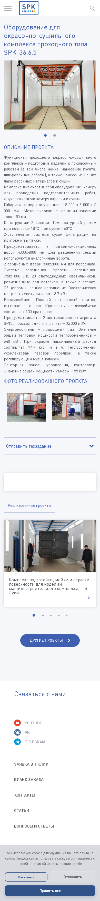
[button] (45, 135)
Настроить (26, 877)
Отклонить (73, 877)
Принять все (50, 890)
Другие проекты (46, 640)
